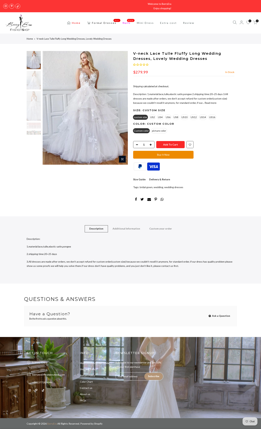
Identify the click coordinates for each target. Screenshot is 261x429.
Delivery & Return (159, 179)
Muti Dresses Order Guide (94, 363)
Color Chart (86, 381)
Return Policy (87, 375)
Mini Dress (145, 22)
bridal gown (146, 187)
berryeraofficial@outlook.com (48, 374)
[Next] (121, 107)
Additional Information (126, 228)
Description (96, 228)
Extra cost (168, 22)
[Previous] (48, 107)
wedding (158, 187)
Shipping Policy (88, 369)
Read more (210, 102)
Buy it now (163, 154)
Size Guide (139, 179)
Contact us (86, 387)
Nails (128, 22)
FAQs (83, 400)
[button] (140, 64)
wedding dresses (173, 187)
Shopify (98, 423)
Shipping (138, 86)
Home (76, 22)
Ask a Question (220, 315)
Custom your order (160, 228)
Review (188, 22)
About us (85, 394)
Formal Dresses (105, 22)
